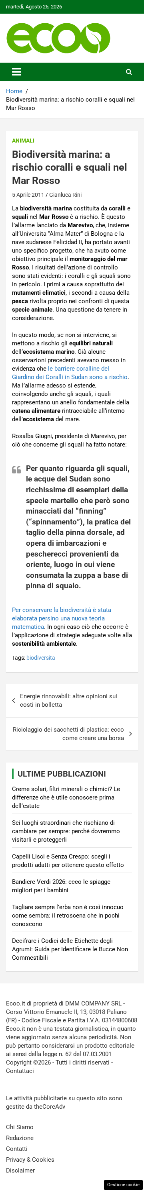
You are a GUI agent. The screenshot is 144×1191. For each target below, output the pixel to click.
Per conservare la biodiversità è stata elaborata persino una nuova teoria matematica (61, 618)
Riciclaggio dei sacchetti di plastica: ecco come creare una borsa (68, 734)
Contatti (17, 1148)
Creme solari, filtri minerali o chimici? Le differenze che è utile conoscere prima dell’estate (66, 797)
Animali (23, 140)
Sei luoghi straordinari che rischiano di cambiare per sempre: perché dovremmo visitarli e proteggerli (66, 831)
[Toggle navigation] (16, 72)
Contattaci (20, 1071)
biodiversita (40, 658)
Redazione (20, 1138)
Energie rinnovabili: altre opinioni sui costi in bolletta (68, 700)
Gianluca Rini (65, 195)
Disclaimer (20, 1170)
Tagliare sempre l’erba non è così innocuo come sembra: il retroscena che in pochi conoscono (68, 915)
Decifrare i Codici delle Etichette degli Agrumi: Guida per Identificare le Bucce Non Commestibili (70, 949)
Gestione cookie (123, 1184)
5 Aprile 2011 (28, 195)
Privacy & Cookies (30, 1159)
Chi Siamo (20, 1127)
